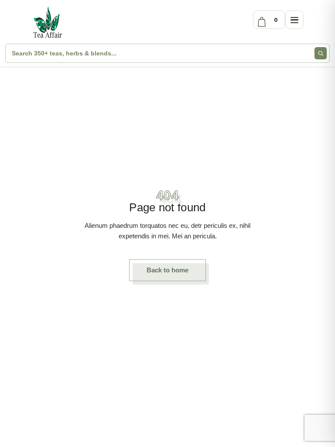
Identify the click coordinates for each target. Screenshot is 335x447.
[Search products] (320, 53)
